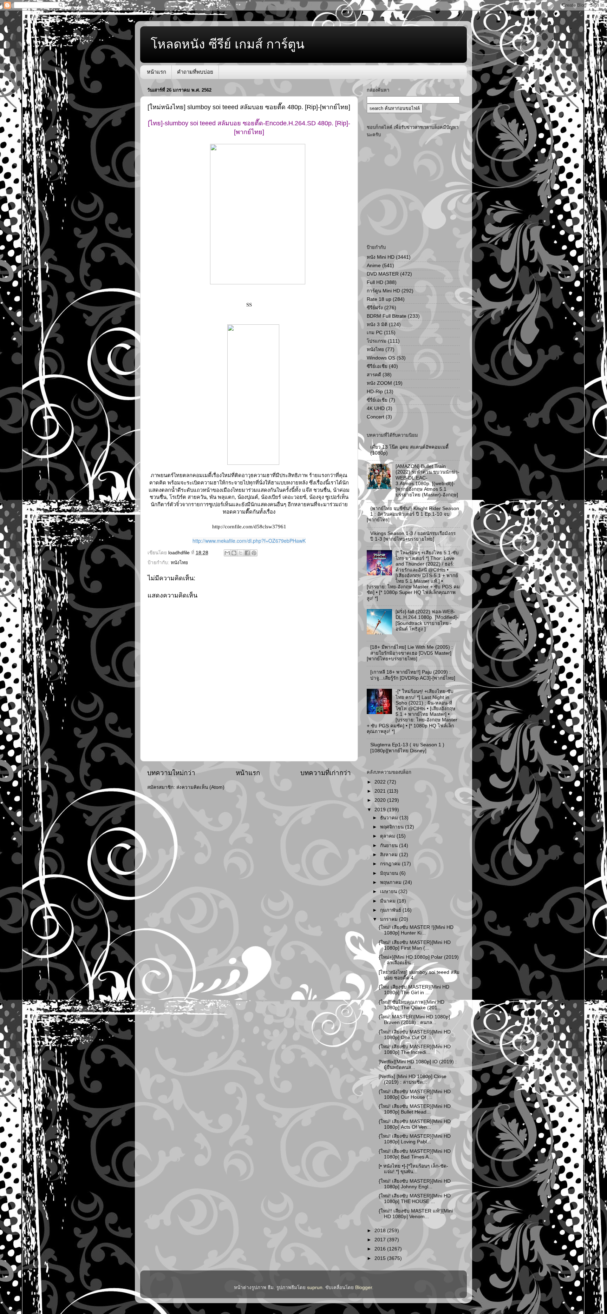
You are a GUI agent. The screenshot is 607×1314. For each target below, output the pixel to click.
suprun (314, 1287)
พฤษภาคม (391, 882)
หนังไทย (179, 562)
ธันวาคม (389, 817)
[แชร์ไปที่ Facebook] (247, 552)
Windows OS (381, 358)
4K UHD (376, 408)
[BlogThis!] (233, 552)
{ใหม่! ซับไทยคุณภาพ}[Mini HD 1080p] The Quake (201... (411, 1004)
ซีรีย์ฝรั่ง (375, 307)
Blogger (363, 1287)
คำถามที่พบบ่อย (195, 72)
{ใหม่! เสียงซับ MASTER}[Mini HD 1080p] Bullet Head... (415, 1109)
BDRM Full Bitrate (386, 316)
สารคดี (374, 374)
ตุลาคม (388, 836)
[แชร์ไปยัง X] (240, 552)
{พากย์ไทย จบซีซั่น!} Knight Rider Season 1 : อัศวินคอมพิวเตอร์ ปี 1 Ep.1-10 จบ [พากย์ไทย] (413, 514)
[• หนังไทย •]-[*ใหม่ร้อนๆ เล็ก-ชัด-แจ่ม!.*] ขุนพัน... (413, 1168)
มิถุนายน (389, 873)
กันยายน (389, 845)
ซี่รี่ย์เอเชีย (377, 400)
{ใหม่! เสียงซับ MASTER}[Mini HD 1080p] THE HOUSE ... (415, 1198)
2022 (380, 782)
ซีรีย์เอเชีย (377, 366)
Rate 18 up (379, 299)
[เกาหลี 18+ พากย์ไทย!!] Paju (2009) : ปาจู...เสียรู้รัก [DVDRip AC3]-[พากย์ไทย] (412, 674)
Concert (375, 417)
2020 (380, 800)
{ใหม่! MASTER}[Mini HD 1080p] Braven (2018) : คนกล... (414, 1019)
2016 (380, 1249)
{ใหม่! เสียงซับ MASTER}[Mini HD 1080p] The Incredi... (415, 1049)
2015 (380, 1258)
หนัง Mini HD (380, 257)
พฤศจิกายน (392, 827)
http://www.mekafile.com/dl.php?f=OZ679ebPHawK (249, 540)
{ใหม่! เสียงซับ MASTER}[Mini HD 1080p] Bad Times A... (415, 1154)
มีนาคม (388, 901)
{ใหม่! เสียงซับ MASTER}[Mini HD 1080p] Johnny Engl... (415, 1183)
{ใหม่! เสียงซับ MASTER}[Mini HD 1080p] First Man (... (415, 945)
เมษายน (389, 891)
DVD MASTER (383, 274)
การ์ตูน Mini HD (383, 290)
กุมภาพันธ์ (391, 910)
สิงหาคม (389, 854)
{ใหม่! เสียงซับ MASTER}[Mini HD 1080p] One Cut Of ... (415, 1034)
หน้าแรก (156, 72)
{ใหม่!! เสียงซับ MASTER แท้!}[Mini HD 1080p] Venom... (416, 1213)
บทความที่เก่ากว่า (325, 773)
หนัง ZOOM (379, 383)
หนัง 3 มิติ (377, 324)
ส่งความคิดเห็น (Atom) (200, 787)
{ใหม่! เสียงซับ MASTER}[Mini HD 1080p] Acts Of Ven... (415, 1124)
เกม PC (375, 332)
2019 (380, 809)
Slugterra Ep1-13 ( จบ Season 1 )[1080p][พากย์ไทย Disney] (407, 747)
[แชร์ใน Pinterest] (253, 552)
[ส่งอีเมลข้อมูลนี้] (227, 552)
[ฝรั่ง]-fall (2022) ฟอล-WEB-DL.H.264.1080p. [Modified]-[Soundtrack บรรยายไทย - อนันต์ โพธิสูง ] (427, 620)
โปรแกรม (376, 341)
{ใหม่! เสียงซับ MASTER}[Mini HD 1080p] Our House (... (415, 1094)
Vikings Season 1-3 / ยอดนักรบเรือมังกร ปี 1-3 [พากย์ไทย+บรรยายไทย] (413, 536)
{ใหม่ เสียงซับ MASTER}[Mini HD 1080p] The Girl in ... (414, 989)
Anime (374, 265)
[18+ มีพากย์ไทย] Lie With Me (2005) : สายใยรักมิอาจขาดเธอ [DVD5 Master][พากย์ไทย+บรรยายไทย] (410, 653)
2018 (380, 1230)
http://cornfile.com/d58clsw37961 (249, 526)
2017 (380, 1239)
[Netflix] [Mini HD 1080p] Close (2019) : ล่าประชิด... (412, 1079)
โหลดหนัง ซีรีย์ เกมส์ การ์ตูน (228, 44)
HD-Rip (375, 391)
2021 (380, 791)
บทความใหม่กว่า (171, 773)
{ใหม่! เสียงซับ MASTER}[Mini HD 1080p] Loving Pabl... (415, 1139)
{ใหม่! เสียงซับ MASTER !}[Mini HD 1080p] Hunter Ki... (416, 930)
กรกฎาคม (391, 863)
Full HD (375, 282)
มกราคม (389, 919)
